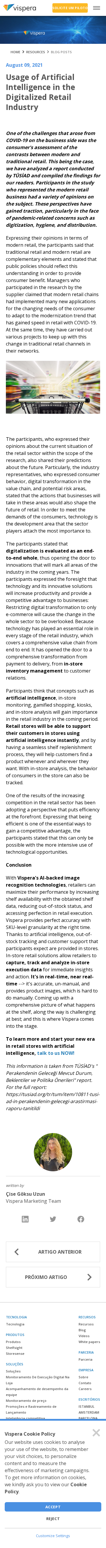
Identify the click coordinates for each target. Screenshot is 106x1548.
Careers (85, 1389)
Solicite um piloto (70, 8)
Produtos (13, 1342)
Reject (53, 1518)
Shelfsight (14, 1347)
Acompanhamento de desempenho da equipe (37, 1392)
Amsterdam (89, 1412)
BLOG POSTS (61, 52)
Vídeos (84, 1336)
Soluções (13, 1371)
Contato (85, 1383)
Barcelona (88, 1418)
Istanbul (87, 1406)
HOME (15, 52)
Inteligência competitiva (25, 1418)
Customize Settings (53, 1535)
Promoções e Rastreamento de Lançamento (31, 1409)
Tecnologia (15, 1324)
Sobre (83, 1377)
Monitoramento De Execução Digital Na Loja (37, 1380)
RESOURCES (35, 52)
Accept (53, 1506)
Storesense (15, 1353)
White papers (89, 1342)
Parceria (85, 1359)
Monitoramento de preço (26, 1400)
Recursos (86, 1324)
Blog (82, 1330)
